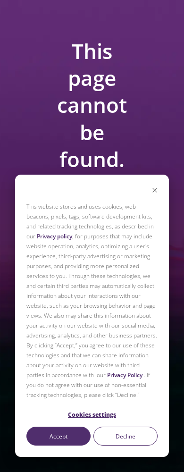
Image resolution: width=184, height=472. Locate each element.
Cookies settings (92, 415)
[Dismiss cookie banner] (155, 191)
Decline (125, 436)
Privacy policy (54, 236)
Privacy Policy (124, 375)
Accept (58, 436)
